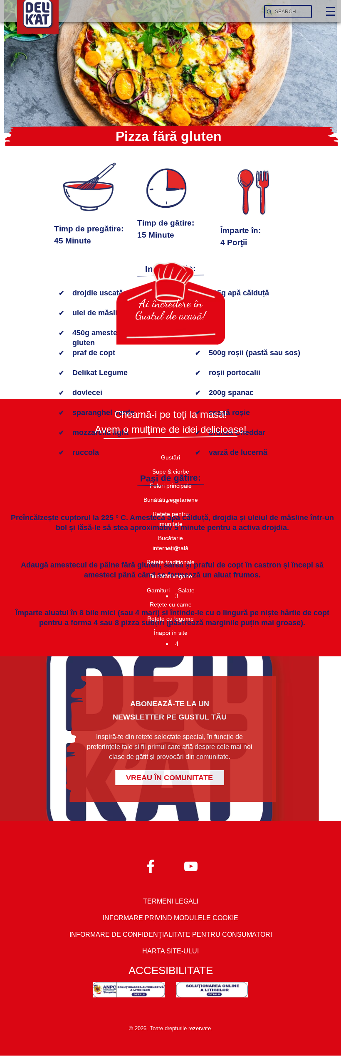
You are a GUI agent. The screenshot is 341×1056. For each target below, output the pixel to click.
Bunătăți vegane (170, 576)
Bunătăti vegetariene (170, 499)
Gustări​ (170, 457)
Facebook (150, 866)
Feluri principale (171, 485)
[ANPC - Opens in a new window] (128, 991)
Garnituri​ (158, 590)
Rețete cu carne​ (171, 604)
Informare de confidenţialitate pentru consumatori (170, 934)
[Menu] (330, 12)
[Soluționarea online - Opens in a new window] (212, 991)
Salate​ (186, 590)
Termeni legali (170, 901)
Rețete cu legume (170, 618)
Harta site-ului (170, 951)
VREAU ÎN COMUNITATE (169, 778)
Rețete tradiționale (170, 562)
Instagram (190, 866)
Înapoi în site (171, 632)
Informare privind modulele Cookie (170, 917)
